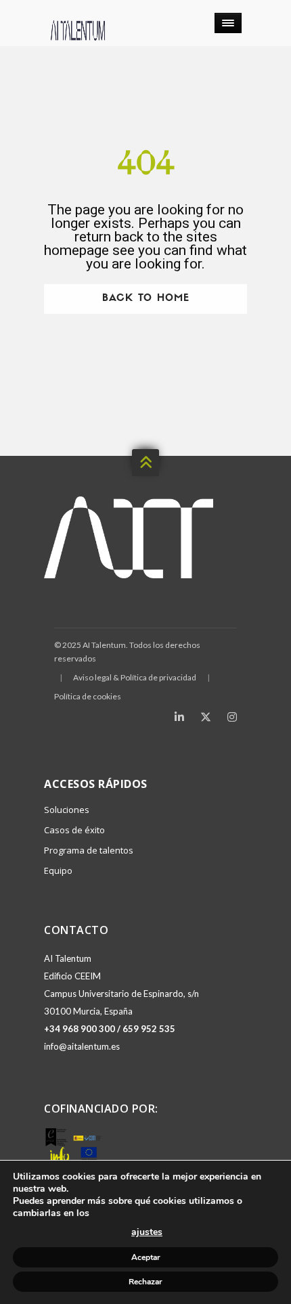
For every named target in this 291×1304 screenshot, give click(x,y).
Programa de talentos (88, 850)
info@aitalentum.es (82, 1046)
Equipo (58, 870)
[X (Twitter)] (205, 717)
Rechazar (145, 1281)
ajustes (146, 1232)
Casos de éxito (74, 830)
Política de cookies (87, 696)
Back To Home (145, 299)
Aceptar (145, 1257)
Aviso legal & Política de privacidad (134, 677)
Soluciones (66, 810)
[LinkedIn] (179, 717)
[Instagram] (232, 717)
